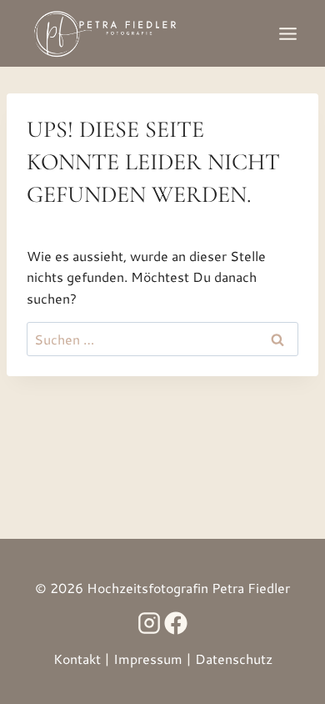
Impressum (147, 658)
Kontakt (77, 658)
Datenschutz (233, 658)
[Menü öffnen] (287, 33)
